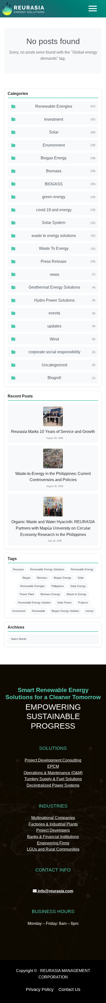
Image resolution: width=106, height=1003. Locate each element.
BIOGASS (70, 184)
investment (18, 610)
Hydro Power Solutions (65, 300)
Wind (72, 339)
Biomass (71, 171)
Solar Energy (78, 586)
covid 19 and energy (66, 210)
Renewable (38, 610)
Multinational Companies (53, 818)
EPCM (53, 766)
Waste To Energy (67, 248)
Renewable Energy (82, 569)
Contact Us (69, 989)
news (73, 274)
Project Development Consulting (53, 760)
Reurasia (18, 569)
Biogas (26, 577)
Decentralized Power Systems (53, 785)
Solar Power (64, 602)
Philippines (57, 586)
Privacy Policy (39, 989)
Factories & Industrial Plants (53, 824)
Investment (69, 119)
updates (71, 326)
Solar (72, 132)
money (90, 610)
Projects (83, 602)
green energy (69, 197)
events (72, 313)
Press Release (68, 261)
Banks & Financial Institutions (53, 837)
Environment (69, 145)
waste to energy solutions (63, 236)
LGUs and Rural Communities (53, 849)
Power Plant (27, 594)
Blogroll (71, 378)
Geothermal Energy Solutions (62, 287)
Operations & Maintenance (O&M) (53, 773)
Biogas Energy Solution (65, 610)
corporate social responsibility (61, 352)
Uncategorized (69, 365)
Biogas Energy (68, 158)
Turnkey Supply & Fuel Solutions (53, 779)
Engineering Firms (53, 843)
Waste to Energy (77, 594)
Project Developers (53, 830)
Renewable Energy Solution (34, 602)
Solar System (68, 223)
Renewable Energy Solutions (47, 569)
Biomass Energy (50, 594)
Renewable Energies (65, 106)
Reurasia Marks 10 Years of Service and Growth (53, 431)
